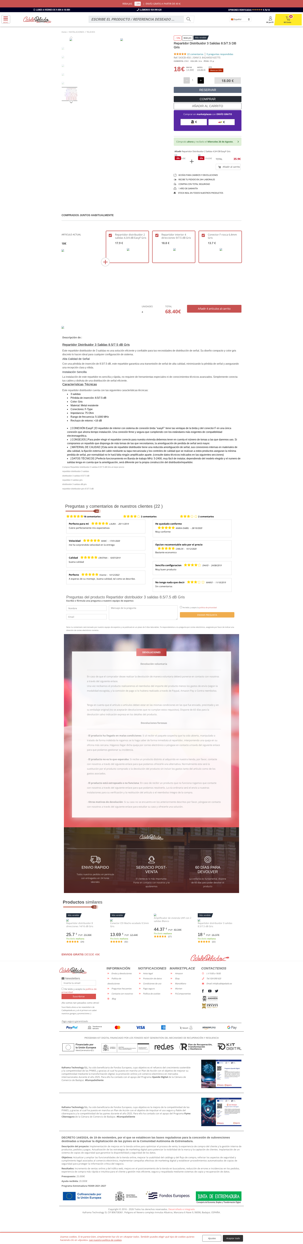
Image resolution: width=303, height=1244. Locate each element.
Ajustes (212, 1238)
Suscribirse (79, 996)
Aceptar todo (233, 1238)
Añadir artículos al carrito (214, 308)
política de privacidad (208, 607)
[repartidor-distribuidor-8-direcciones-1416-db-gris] (85, 920)
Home (64, 32)
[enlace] (221, 1073)
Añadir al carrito (231, 166)
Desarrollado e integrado (181, 1209)
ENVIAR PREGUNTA (207, 614)
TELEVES (90, 32)
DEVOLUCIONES (151, 652)
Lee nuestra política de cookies (105, 1239)
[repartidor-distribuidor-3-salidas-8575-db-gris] (217, 920)
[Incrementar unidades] (201, 80)
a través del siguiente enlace (102, 681)
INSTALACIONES (76, 32)
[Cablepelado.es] (37, 19)
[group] (71, 94)
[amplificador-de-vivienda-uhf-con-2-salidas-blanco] (173, 914)
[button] (71, 102)
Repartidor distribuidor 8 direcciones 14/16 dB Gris (79, 925)
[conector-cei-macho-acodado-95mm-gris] (129, 920)
